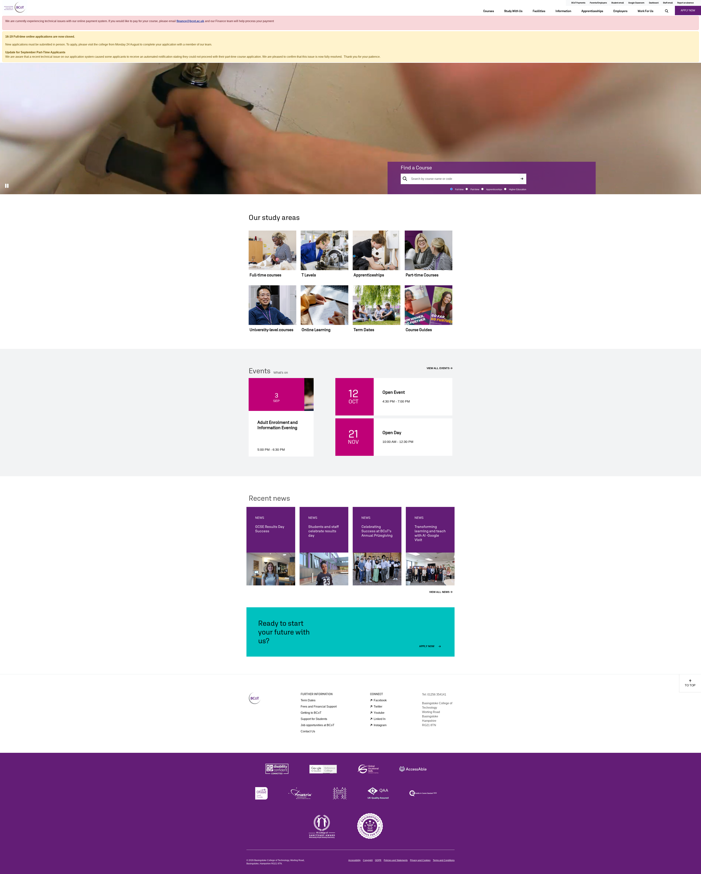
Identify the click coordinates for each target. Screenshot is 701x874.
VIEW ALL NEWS (439, 592)
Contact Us (308, 731)
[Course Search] (522, 179)
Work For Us (645, 11)
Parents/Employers (598, 2)
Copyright (368, 860)
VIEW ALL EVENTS (438, 368)
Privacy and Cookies (420, 860)
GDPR (378, 860)
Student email (617, 2)
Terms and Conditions (444, 860)
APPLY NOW (688, 10)
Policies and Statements (396, 860)
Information (563, 11)
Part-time (474, 189)
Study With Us (513, 11)
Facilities (539, 11)
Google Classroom (636, 2)
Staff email (668, 2)
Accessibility (354, 860)
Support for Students (314, 718)
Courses (488, 11)
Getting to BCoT (311, 712)
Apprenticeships (592, 11)
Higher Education (517, 189)
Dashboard (653, 2)
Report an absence (685, 2)
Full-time (459, 189)
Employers (620, 11)
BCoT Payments (578, 2)
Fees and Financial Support (319, 706)
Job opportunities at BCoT (317, 725)
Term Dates (308, 700)
